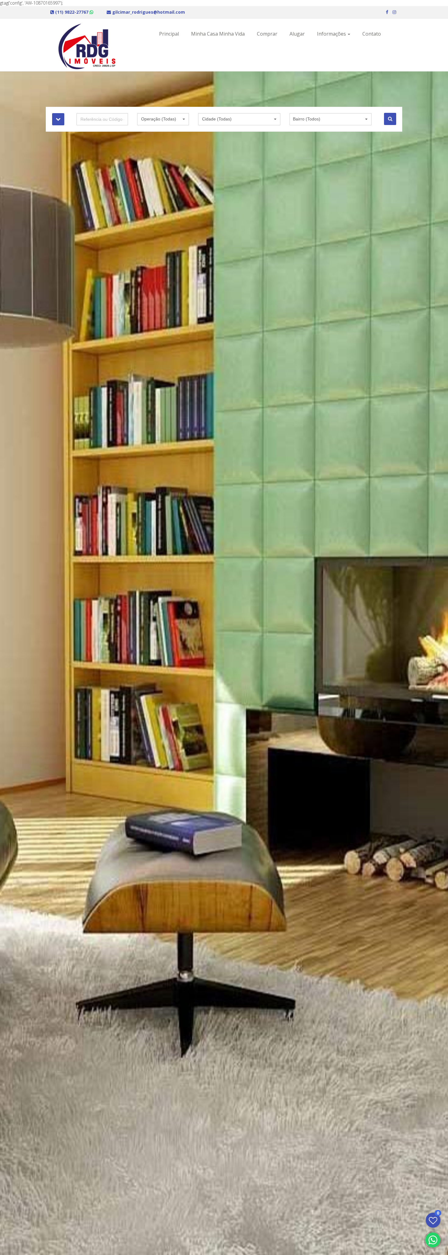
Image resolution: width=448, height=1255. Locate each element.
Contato (371, 33)
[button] (163, 119)
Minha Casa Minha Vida (218, 33)
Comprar (267, 33)
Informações (332, 33)
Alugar (297, 33)
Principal (169, 33)
